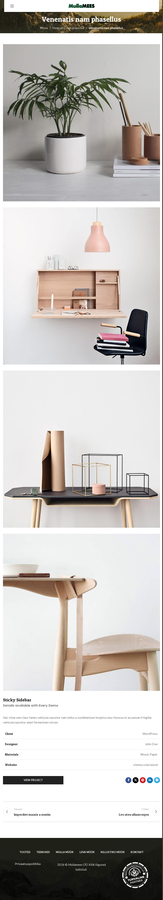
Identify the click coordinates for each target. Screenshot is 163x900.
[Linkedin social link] (150, 780)
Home (44, 28)
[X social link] (136, 780)
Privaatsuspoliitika (28, 864)
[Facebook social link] (128, 780)
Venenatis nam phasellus (68, 28)
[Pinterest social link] (143, 780)
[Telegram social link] (157, 780)
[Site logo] (81, 5)
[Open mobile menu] (12, 6)
